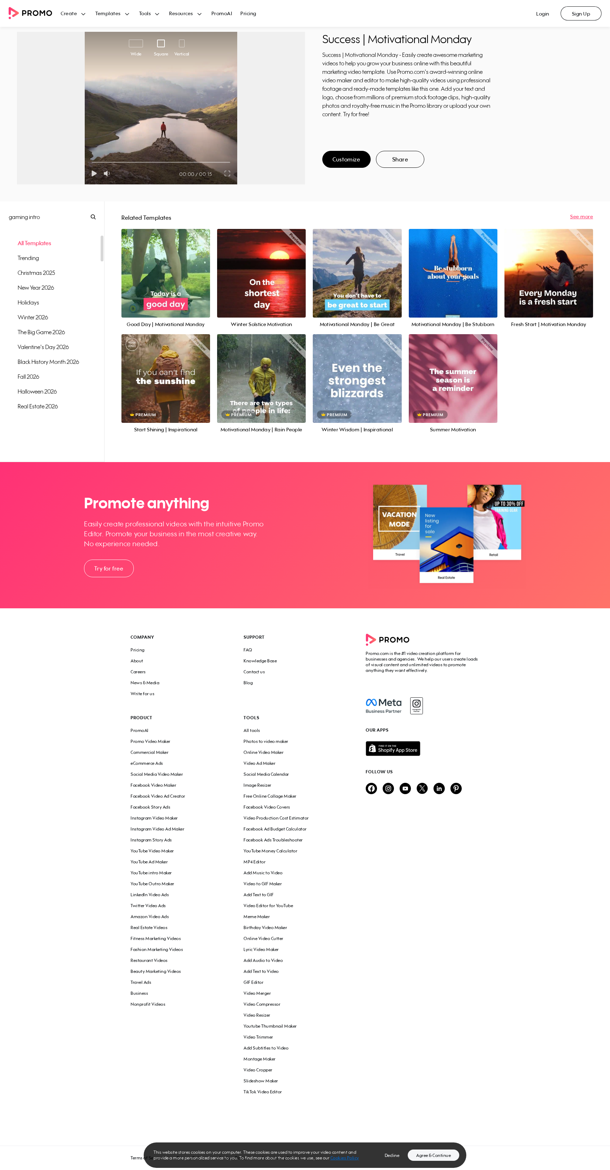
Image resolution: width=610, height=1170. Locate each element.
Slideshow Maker (261, 1080)
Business (139, 993)
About (137, 660)
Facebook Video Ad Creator (158, 796)
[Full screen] (228, 173)
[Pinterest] (456, 789)
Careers (138, 671)
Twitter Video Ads (148, 905)
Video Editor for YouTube (268, 905)
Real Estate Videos (149, 927)
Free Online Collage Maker (270, 796)
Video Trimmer (258, 1037)
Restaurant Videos (149, 960)
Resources (181, 13)
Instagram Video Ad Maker (157, 829)
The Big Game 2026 (41, 332)
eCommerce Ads (147, 763)
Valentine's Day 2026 (43, 346)
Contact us (254, 671)
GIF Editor (253, 982)
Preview (166, 265)
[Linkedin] (439, 789)
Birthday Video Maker (265, 927)
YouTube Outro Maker (152, 883)
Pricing (248, 13)
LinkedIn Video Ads (150, 894)
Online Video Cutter (263, 938)
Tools (145, 13)
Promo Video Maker (151, 741)
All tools (252, 730)
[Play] (94, 173)
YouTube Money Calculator (270, 850)
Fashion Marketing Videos (157, 949)
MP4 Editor (254, 861)
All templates (34, 243)
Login (542, 14)
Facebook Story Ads (150, 807)
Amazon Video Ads (150, 916)
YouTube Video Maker (152, 850)
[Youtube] (405, 789)
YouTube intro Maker (151, 872)
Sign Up (581, 14)
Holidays (28, 302)
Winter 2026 (33, 317)
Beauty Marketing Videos (156, 971)
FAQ (248, 649)
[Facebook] (383, 706)
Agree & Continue (433, 1155)
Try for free (108, 568)
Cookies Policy (344, 1157)
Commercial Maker (149, 752)
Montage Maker (260, 1059)
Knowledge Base (260, 660)
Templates (108, 13)
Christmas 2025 (36, 272)
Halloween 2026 (37, 391)
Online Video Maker (263, 752)
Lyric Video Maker (261, 949)
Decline (392, 1155)
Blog (248, 682)
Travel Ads (141, 982)
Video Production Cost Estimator (276, 818)
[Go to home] (34, 13)
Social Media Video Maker (157, 774)
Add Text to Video (261, 971)
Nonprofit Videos (148, 1004)
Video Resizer (257, 1015)
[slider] (92, 162)
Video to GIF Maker (263, 883)
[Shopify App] (422, 748)
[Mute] (108, 173)
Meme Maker (257, 916)
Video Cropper (258, 1069)
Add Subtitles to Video (266, 1048)
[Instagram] (416, 705)
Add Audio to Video (263, 960)
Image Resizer (257, 785)
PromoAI (221, 13)
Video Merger (257, 993)
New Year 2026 (36, 287)
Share (400, 159)
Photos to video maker (266, 741)
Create (69, 13)
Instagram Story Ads (151, 840)
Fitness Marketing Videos (156, 938)
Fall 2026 (28, 376)
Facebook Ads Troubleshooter (273, 840)
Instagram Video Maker (154, 818)
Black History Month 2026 (48, 361)
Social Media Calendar (266, 774)
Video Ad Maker (259, 763)
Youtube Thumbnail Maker (270, 1026)
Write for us (142, 693)
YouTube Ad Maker (149, 861)
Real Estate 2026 (38, 406)
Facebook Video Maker (153, 785)
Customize (346, 159)
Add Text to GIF (259, 894)
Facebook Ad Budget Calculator (275, 829)
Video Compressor (262, 1004)
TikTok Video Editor (263, 1091)
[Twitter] (422, 789)
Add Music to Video (263, 872)
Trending (28, 257)
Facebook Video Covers (267, 807)
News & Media (145, 682)
